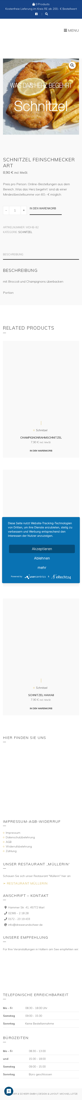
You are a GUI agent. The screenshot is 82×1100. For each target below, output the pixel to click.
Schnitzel (25, 232)
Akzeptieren (42, 549)
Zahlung (11, 851)
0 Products (43, 4)
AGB (9, 842)
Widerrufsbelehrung (19, 846)
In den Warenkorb (43, 208)
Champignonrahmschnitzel (41, 437)
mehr (42, 567)
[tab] (41, 256)
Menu (73, 30)
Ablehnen (42, 558)
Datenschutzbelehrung (20, 837)
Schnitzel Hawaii (41, 695)
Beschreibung (13, 254)
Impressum (13, 833)
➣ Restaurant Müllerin (25, 883)
